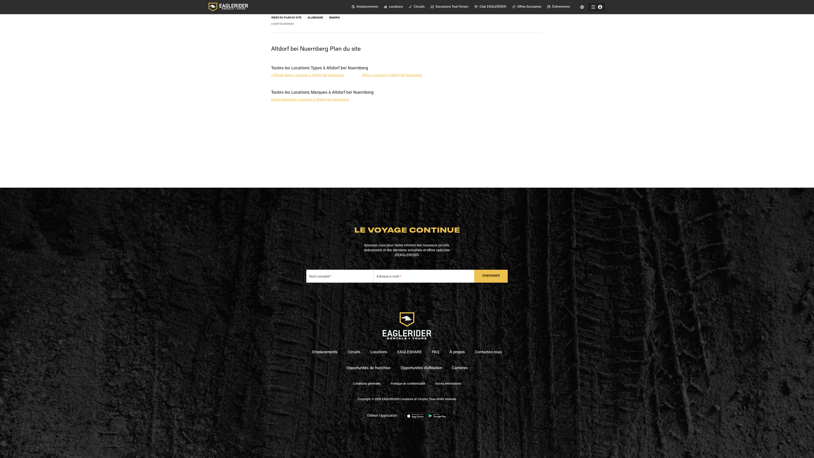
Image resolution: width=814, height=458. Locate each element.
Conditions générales (367, 384)
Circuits (354, 352)
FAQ (435, 352)
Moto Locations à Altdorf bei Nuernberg (392, 75)
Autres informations (448, 384)
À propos (457, 352)
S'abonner (491, 276)
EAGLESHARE (409, 352)
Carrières (460, 368)
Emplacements (324, 352)
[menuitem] (364, 7)
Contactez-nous (488, 352)
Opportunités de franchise (368, 368)
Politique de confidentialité (408, 384)
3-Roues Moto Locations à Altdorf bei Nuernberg (307, 75)
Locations (379, 352)
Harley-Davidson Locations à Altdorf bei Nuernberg (310, 100)
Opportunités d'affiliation (421, 368)
